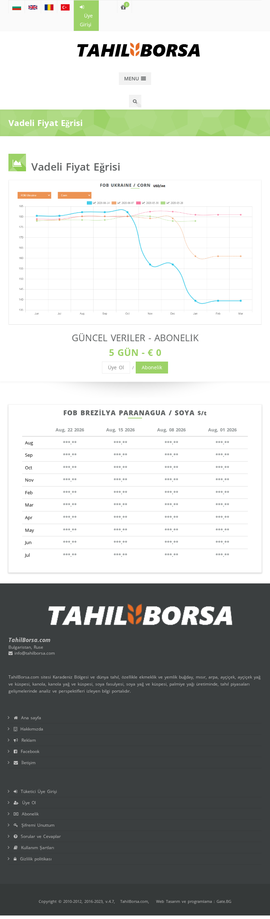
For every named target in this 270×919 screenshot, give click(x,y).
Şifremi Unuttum (36, 825)
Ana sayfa (29, 718)
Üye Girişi (86, 20)
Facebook (28, 751)
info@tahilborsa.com (34, 653)
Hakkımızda (30, 729)
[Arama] (135, 101)
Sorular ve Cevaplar (39, 836)
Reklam (27, 740)
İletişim (27, 763)
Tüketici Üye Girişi (37, 791)
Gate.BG (224, 901)
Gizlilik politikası (34, 859)
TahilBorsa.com (134, 901)
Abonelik (152, 367)
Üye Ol (116, 367)
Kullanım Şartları (36, 848)
